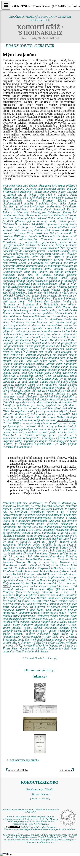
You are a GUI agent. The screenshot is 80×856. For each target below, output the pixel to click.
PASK (6, 586)
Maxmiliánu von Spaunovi (51, 624)
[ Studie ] (49, 789)
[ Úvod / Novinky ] (35, 789)
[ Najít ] (34, 798)
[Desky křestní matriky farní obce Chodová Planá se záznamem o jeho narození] (40, 692)
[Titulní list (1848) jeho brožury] (40, 743)
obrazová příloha (18, 770)
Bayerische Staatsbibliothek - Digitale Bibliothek (46, 298)
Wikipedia (52, 292)
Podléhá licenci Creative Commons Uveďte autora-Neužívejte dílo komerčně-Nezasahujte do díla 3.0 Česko (40, 828)
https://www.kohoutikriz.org (40, 842)
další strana (65, 770)
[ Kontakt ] (44, 798)
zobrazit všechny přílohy (24, 760)
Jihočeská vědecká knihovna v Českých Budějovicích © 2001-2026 (31, 810)
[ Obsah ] (35, 794)
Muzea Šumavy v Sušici (26, 642)
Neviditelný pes (66, 420)
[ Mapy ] (45, 794)
